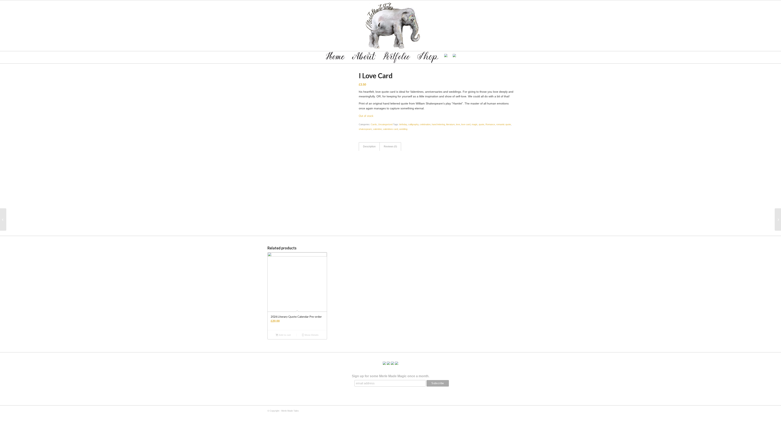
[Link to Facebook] (498, 26)
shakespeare (365, 129)
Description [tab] (369, 146)
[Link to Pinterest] (504, 26)
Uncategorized (385, 124)
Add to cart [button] (284, 335)
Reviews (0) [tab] (390, 146)
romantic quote (503, 124)
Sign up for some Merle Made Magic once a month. (390, 376)
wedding (403, 129)
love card (465, 124)
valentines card (390, 129)
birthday (403, 124)
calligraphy (413, 124)
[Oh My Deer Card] (778, 219)
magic (475, 124)
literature (450, 124)
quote (481, 124)
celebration (425, 124)
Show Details (311, 335)
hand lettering (438, 124)
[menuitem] (335, 56)
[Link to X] (492, 26)
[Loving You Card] (3, 219)
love (458, 124)
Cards (374, 124)
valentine (377, 129)
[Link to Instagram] (510, 26)
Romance (490, 124)
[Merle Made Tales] (390, 25)
